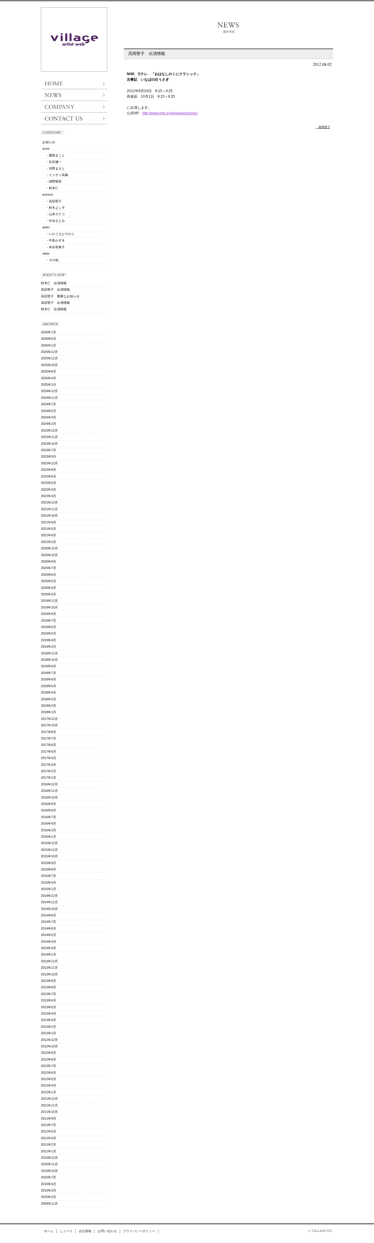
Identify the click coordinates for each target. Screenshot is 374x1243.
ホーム (48, 1231)
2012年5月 (48, 1079)
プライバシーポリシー (139, 1231)
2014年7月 (48, 921)
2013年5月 (48, 1007)
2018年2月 (48, 705)
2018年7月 (48, 673)
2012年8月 (48, 1059)
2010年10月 (49, 1171)
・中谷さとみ (53, 221)
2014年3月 (48, 948)
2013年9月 (48, 980)
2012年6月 (48, 1072)
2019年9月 (48, 614)
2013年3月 (48, 1020)
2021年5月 (48, 528)
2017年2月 (48, 771)
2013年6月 (48, 1000)
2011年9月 (48, 1118)
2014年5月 (48, 935)
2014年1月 (48, 954)
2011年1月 (48, 1151)
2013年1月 (48, 1033)
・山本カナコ (53, 214)
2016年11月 (49, 790)
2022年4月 (48, 489)
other (46, 253)
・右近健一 (52, 161)
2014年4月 (48, 941)
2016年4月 (48, 823)
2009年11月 (49, 1203)
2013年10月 (49, 974)
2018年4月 (48, 692)
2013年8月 (48, 987)
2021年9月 (48, 522)
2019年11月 (49, 600)
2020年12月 (49, 548)
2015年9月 (48, 863)
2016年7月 (48, 817)
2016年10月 (49, 797)
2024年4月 (48, 417)
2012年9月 (48, 1052)
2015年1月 (48, 889)
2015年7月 (48, 875)
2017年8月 (48, 732)
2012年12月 (49, 1040)
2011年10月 (49, 1111)
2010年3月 (48, 1190)
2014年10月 (49, 909)
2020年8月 (48, 561)
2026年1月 (48, 345)
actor (46, 148)
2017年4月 (48, 758)
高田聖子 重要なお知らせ (60, 296)
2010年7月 (48, 1177)
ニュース (66, 1231)
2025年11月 (49, 358)
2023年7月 (48, 450)
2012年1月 (48, 1092)
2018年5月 (48, 686)
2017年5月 (48, 751)
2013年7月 (48, 994)
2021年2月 (48, 542)
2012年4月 (48, 1085)
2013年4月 (48, 1013)
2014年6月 (48, 928)
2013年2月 (48, 1026)
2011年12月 (49, 1098)
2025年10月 (49, 365)
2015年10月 (49, 856)
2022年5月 (48, 483)
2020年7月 (48, 568)
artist (45, 227)
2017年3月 (48, 764)
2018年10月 (49, 659)
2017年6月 (48, 745)
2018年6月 (48, 679)
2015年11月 (49, 849)
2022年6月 (48, 476)
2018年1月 (48, 712)
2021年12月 (49, 502)
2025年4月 (48, 378)
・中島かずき (53, 240)
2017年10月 (49, 725)
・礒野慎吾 (52, 181)
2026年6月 (48, 338)
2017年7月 (48, 738)
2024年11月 (49, 397)
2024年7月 (48, 404)
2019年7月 (48, 620)
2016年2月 (48, 830)
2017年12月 (49, 718)
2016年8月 (48, 810)
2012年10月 (49, 1046)
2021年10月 (49, 515)
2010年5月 (48, 1184)
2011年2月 (48, 1144)
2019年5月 (48, 633)
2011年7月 (48, 1125)
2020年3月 (48, 594)
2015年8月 (48, 869)
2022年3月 (48, 496)
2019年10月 (49, 607)
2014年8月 (48, 915)
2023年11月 (49, 437)
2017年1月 (48, 777)
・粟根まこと (53, 155)
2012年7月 (48, 1066)
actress (47, 194)
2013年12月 (49, 961)
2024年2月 (48, 423)
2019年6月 (48, 627)
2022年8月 (48, 469)
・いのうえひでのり (58, 234)
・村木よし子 (53, 207)
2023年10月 (49, 443)
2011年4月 (48, 1138)
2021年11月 (49, 509)
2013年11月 (49, 967)
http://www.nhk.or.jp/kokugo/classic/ (170, 113)
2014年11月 (49, 902)
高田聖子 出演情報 (146, 53)
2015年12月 (49, 843)
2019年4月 (48, 640)
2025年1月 (48, 384)
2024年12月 (49, 391)
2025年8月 (48, 371)
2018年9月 (48, 666)
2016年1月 (48, 836)
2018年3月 (48, 699)
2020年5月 (48, 581)
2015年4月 (48, 882)
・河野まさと (53, 168)
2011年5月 (48, 1131)
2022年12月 (49, 463)
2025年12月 (49, 352)
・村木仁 (50, 188)
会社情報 (85, 1231)
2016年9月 (48, 804)
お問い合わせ (107, 1231)
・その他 (50, 260)
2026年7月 (48, 332)
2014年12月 (49, 895)
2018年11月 (49, 653)
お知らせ (48, 142)
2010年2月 (48, 1197)
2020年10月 (49, 555)
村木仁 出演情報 (54, 283)
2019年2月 (48, 646)
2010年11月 (49, 1164)
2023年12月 (49, 430)
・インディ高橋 (55, 175)
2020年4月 (48, 587)
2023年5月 (48, 456)
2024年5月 (48, 411)
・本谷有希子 (53, 247)
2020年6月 (48, 574)
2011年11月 (49, 1105)
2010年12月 (49, 1157)
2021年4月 (48, 535)
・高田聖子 (323, 127)
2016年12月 (49, 784)
